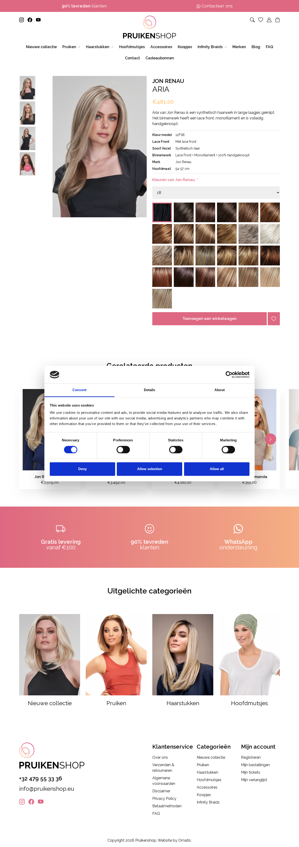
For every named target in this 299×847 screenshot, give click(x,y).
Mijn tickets (250, 772)
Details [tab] (149, 390)
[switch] (123, 449)
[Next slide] (27, 168)
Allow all (217, 469)
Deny (82, 469)
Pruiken (203, 765)
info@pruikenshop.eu (46, 788)
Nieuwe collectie (211, 757)
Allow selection (149, 469)
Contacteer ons (216, 6)
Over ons (160, 757)
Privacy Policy (164, 798)
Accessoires (207, 787)
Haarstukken (207, 772)
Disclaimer (161, 791)
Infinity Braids (208, 802)
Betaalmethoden (167, 806)
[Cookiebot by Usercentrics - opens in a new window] (229, 374)
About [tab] (219, 390)
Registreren (251, 757)
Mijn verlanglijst (254, 780)
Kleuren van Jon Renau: (175, 180)
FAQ (156, 813)
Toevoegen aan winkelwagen (209, 318)
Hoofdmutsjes (209, 780)
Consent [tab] (79, 390)
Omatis (184, 840)
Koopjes (204, 795)
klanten (84, 6)
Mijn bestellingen (255, 765)
